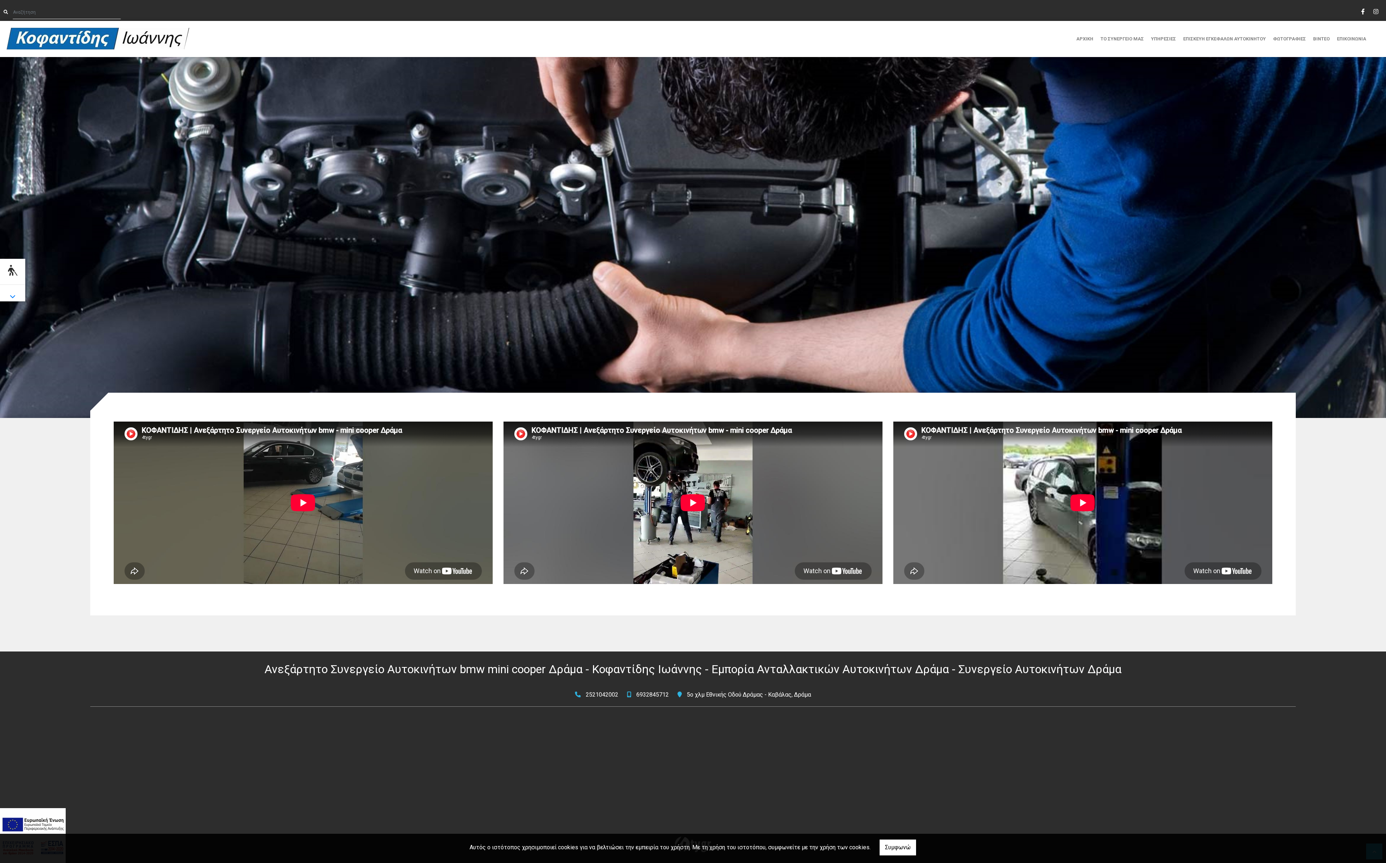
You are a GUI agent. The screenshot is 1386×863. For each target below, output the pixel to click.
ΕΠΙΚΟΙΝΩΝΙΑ (1351, 39)
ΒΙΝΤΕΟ (1321, 39)
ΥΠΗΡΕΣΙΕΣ (1163, 39)
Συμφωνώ (898, 847)
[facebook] (1362, 11)
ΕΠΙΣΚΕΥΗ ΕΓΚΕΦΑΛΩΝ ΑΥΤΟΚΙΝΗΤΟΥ (1224, 39)
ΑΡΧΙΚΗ (1084, 39)
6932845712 (652, 694)
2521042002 (602, 694)
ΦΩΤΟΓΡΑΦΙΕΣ (1289, 39)
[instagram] (1375, 11)
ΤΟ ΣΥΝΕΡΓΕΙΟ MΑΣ (1122, 39)
